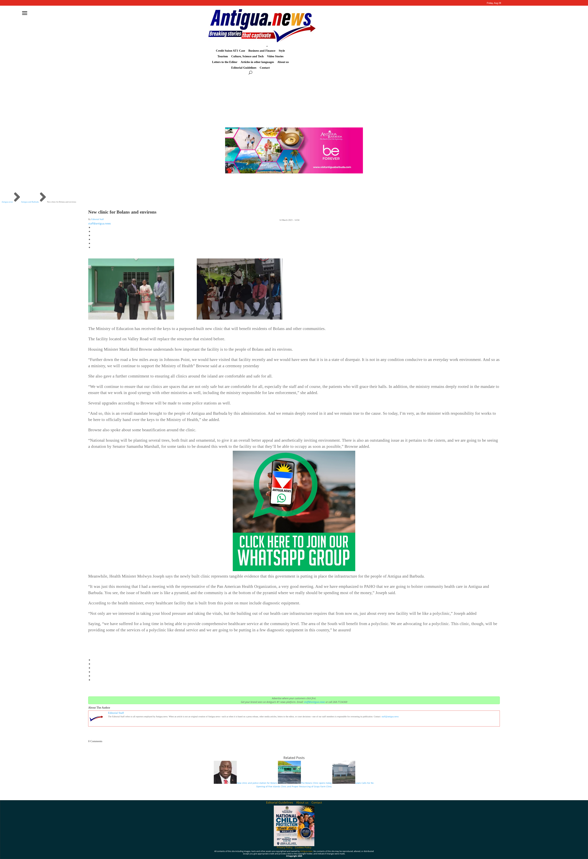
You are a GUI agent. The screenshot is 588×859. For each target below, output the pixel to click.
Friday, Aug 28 (494, 3)
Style (282, 50)
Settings (397, 854)
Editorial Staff (97, 219)
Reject (380, 854)
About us (283, 62)
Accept (362, 854)
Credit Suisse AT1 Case (230, 50)
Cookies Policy (303, 847)
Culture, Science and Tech (247, 56)
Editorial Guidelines (243, 67)
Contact (265, 67)
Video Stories (275, 56)
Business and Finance (261, 50)
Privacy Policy (284, 847)
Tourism (222, 56)
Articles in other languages (257, 62)
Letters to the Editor (224, 62)
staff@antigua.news (99, 223)
